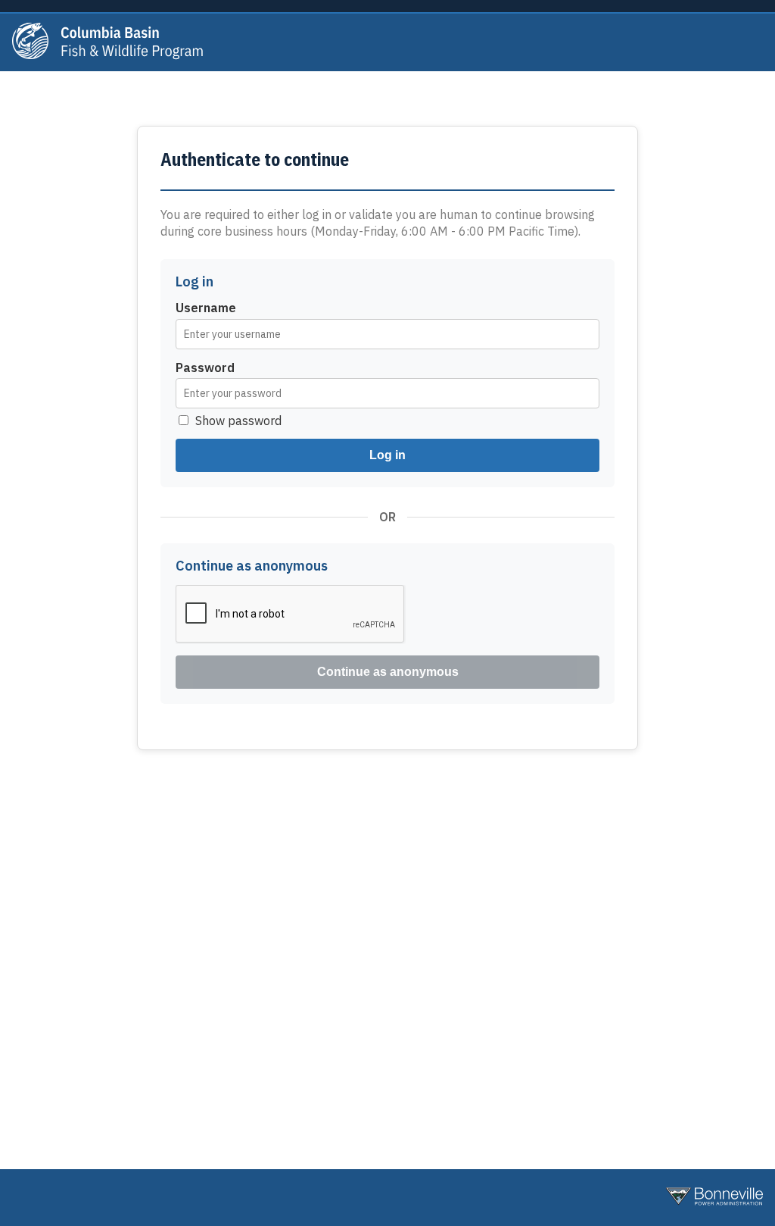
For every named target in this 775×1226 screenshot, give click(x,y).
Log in (387, 455)
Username (206, 307)
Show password (238, 420)
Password (205, 367)
